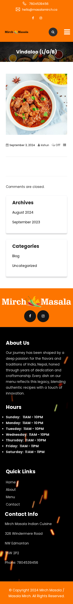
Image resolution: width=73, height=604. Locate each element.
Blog (15, 256)
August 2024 (22, 212)
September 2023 (26, 222)
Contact (13, 504)
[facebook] (33, 18)
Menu (10, 497)
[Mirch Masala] (16, 32)
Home (11, 482)
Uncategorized (24, 265)
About (11, 489)
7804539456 (38, 4)
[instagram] (41, 18)
